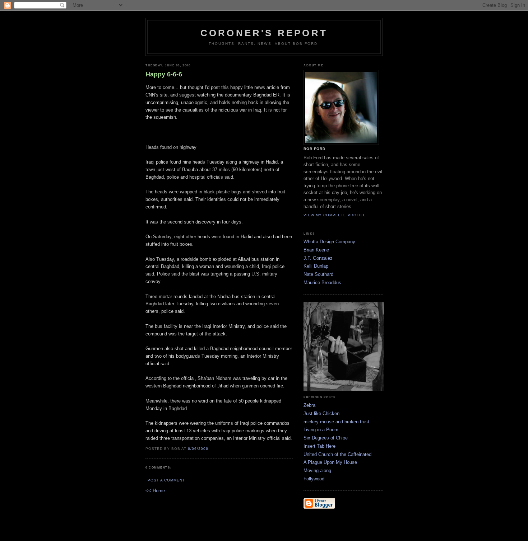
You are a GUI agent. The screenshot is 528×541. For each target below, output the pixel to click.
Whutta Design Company (329, 241)
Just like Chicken (321, 413)
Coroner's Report (264, 33)
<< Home (155, 490)
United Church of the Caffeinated (337, 454)
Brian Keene (316, 250)
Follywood (314, 478)
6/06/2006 (198, 449)
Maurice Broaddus (322, 282)
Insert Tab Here (319, 446)
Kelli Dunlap (316, 266)
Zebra (309, 405)
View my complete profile (335, 215)
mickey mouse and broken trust (336, 421)
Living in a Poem (321, 429)
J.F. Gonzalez (318, 258)
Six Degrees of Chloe (326, 438)
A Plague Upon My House (330, 462)
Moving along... (319, 470)
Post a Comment (166, 480)
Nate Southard (318, 274)
